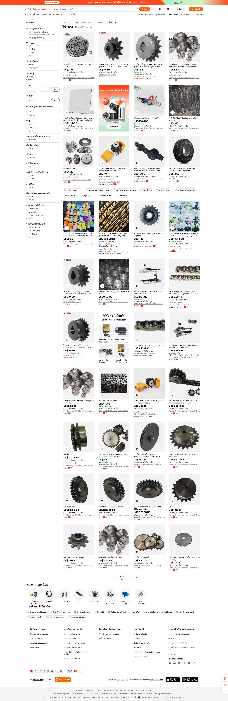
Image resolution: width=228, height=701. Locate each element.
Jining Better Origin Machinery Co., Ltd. (148, 128)
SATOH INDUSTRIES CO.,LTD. (144, 76)
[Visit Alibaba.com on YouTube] (188, 663)
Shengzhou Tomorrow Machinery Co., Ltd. (78, 78)
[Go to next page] (146, 578)
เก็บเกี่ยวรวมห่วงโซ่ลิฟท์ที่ (118, 612)
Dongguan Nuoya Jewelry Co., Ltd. (111, 251)
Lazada (114, 690)
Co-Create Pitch (36, 638)
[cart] (168, 9)
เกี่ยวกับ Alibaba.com (37, 629)
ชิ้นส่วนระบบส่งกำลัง (97, 22)
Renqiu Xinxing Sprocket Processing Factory (184, 78)
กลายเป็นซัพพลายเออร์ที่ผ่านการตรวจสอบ (182, 649)
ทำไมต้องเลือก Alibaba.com (39, 634)
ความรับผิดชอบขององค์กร (39, 643)
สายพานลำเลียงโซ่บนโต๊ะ (38, 612)
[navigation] (43, 300)
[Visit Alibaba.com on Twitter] (179, 663)
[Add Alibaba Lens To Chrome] (63, 679)
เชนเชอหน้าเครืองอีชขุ (78, 617)
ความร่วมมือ (172, 654)
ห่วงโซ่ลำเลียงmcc (165, 190)
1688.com (89, 690)
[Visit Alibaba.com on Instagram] (184, 663)
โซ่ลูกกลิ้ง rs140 (147, 190)
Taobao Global (124, 690)
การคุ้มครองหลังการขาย (73, 647)
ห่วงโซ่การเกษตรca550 (73, 190)
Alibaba (65, 22)
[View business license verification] (135, 697)
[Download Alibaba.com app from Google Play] (190, 679)
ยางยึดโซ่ (136, 612)
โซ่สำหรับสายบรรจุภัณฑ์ (186, 612)
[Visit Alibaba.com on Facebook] (169, 663)
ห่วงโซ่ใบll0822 (71, 195)
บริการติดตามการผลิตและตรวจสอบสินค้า (77, 653)
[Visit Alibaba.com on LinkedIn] (174, 663)
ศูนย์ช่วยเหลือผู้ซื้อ (140, 634)
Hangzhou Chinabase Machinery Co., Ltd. (149, 179)
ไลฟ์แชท (137, 638)
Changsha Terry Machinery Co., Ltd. (147, 244)
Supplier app (122, 680)
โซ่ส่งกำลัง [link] (113, 22)
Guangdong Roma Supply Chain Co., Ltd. (78, 128)
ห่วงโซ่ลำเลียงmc (123, 195)
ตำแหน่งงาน (34, 647)
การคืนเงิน (137, 647)
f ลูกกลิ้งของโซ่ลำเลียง (83, 612)
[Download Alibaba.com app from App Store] (173, 679)
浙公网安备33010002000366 (153, 697)
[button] (136, 9)
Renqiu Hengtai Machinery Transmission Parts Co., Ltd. (184, 128)
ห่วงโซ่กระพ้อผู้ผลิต (105, 195)
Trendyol (139, 690)
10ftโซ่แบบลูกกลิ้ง (35, 617)
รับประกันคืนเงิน (70, 638)
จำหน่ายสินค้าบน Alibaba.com (179, 634)
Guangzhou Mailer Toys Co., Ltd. (180, 249)
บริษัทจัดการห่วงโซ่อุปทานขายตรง (98, 190)
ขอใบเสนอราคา (105, 638)
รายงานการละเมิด (140, 656)
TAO (132, 690)
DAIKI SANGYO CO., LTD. (107, 75)
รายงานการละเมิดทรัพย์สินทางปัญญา (147, 652)
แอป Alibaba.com (156, 680)
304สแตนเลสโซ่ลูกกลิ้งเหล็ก (186, 190)
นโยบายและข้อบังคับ (72, 659)
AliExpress (80, 690)
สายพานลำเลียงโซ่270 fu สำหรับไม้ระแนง (159, 612)
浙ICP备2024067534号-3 (174, 697)
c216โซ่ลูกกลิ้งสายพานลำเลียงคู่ (126, 190)
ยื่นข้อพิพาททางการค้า (142, 643)
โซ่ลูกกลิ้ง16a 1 (87, 195)
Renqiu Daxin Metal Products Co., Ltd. (77, 180)
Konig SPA (172, 179)
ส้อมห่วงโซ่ (100, 612)
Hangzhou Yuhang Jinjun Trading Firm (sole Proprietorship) (78, 244)
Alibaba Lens (38, 680)
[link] (225, 678)
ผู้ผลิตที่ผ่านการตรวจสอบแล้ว (109, 634)
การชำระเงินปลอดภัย (72, 634)
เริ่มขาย (171, 638)
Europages (148, 690)
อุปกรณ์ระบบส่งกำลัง (79, 22)
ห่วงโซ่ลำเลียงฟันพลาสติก (56, 617)
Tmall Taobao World (102, 690)
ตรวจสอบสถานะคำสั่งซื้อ (177, 643)
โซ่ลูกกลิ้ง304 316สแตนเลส (61, 612)
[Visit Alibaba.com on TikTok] (193, 663)
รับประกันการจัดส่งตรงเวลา (74, 643)
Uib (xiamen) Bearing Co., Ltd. (109, 182)
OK (55, 90)
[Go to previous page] (117, 578)
